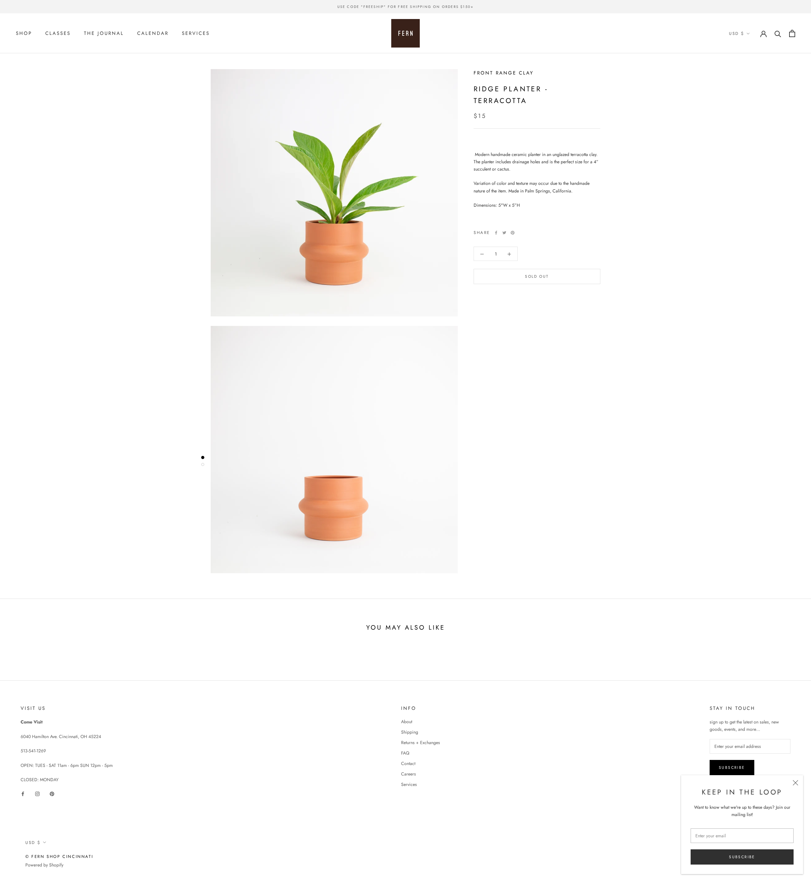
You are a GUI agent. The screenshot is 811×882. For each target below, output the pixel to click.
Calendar (153, 33)
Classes (58, 33)
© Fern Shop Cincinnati (59, 856)
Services (196, 33)
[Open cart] (792, 33)
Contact (408, 763)
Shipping (409, 732)
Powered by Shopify (44, 865)
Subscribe (742, 857)
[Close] (795, 783)
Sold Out (537, 277)
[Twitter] (504, 233)
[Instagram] (37, 793)
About (406, 721)
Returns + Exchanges (420, 742)
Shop (24, 33)
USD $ (736, 33)
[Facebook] (496, 233)
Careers (408, 774)
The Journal (104, 33)
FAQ (405, 753)
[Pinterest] (512, 233)
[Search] (778, 33)
